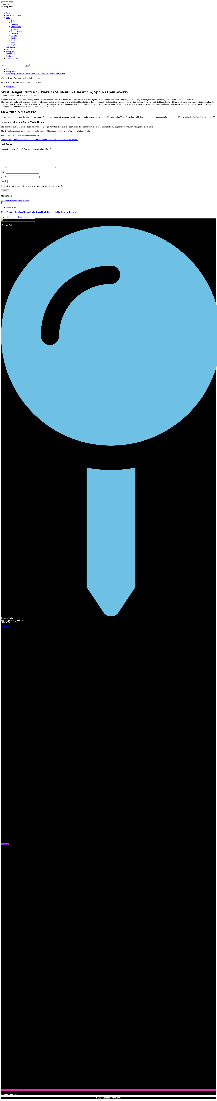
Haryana (14, 29)
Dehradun (15, 22)
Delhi (13, 20)
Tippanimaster (9, 95)
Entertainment (11, 47)
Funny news (11, 51)
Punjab (14, 38)
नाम (3, 172)
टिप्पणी (4, 168)
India (8, 18)
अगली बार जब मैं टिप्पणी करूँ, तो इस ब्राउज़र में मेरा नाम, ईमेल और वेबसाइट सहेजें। (33, 186)
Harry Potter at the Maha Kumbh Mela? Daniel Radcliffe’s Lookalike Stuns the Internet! (39, 140)
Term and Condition (8, 1094)
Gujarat (14, 36)
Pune (13, 42)
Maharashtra (16, 27)
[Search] (2, 62)
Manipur (14, 24)
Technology (10, 54)
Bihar (13, 40)
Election (9, 49)
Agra (13, 45)
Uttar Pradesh (16, 31)
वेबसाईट (4, 181)
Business (9, 56)
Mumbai (14, 33)
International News (13, 15)
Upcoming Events (13, 58)
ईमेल (3, 177)
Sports (8, 13)
